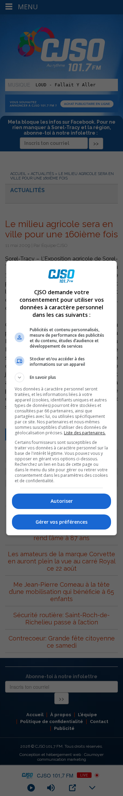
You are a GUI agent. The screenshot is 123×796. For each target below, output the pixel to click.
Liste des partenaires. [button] (85, 433)
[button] (61, 377)
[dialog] (61, 398)
